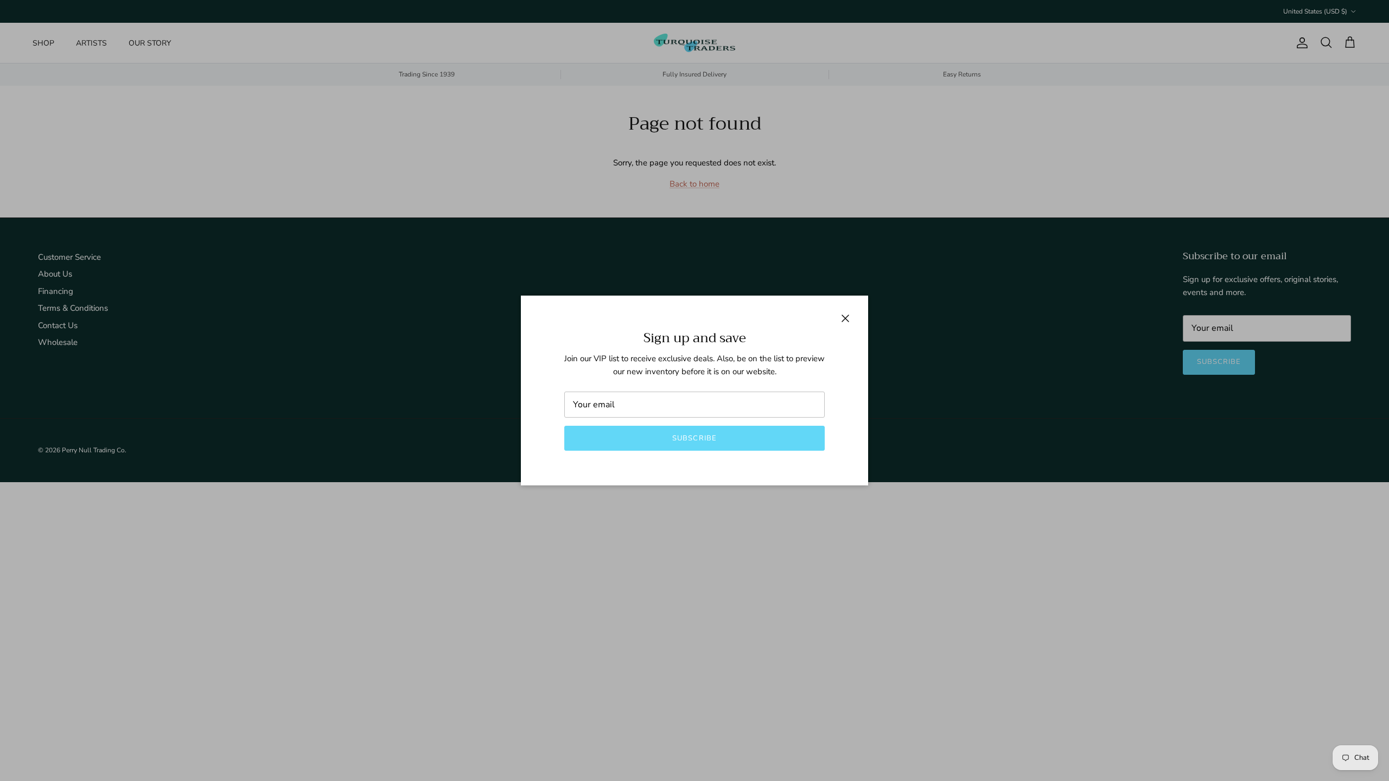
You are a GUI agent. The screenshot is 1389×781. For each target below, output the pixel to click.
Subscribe (694, 438)
